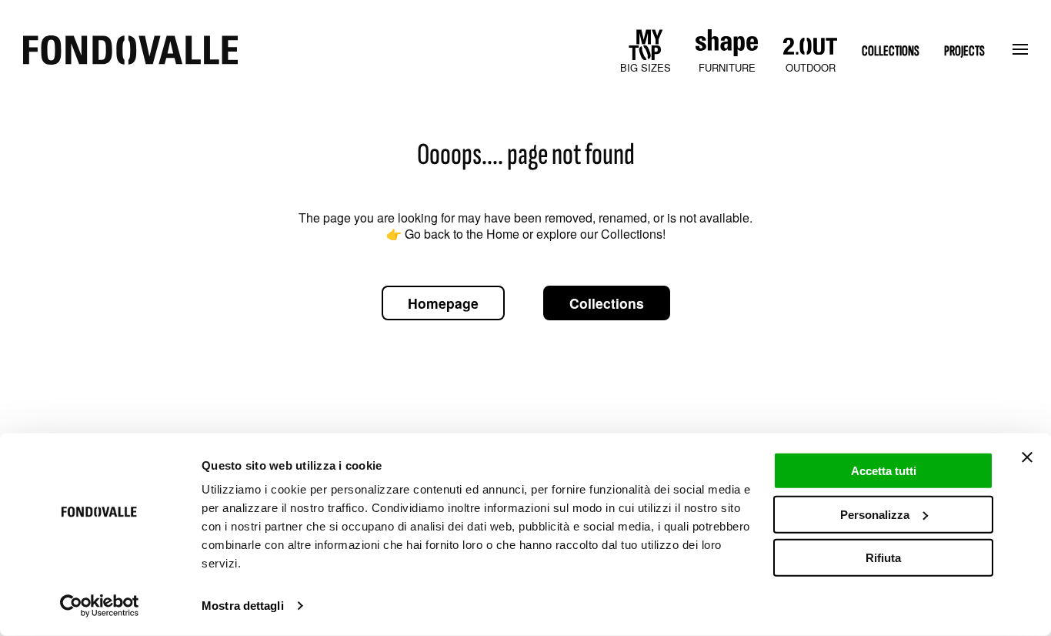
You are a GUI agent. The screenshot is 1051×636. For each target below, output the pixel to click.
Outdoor (811, 67)
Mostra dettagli (243, 605)
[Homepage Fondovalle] (130, 51)
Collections (890, 51)
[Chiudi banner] (1027, 457)
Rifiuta (883, 557)
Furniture (727, 67)
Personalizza (874, 514)
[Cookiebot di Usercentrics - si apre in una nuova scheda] (99, 606)
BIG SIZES (645, 67)
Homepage (443, 303)
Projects (964, 51)
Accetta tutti (883, 470)
